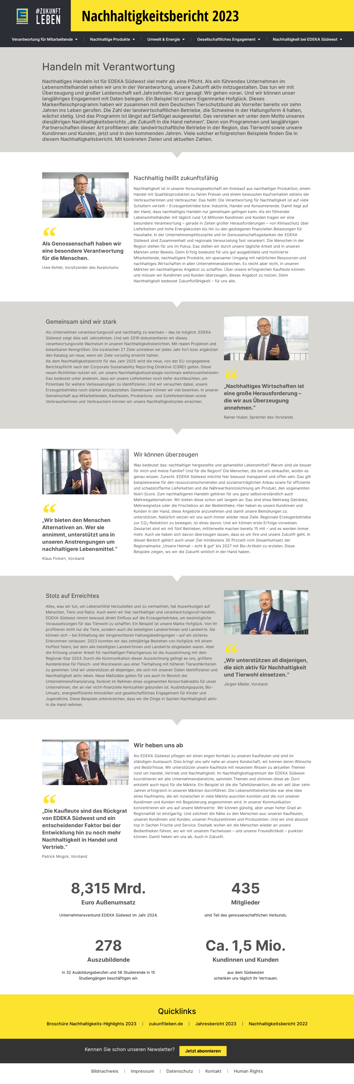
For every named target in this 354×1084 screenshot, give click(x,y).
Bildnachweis (104, 1071)
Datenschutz (179, 1071)
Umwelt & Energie (163, 39)
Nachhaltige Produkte (110, 39)
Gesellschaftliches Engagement (226, 39)
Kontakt (213, 1071)
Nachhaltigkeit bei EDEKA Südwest (305, 39)
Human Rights (248, 1071)
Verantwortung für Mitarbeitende (42, 39)
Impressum (142, 1071)
